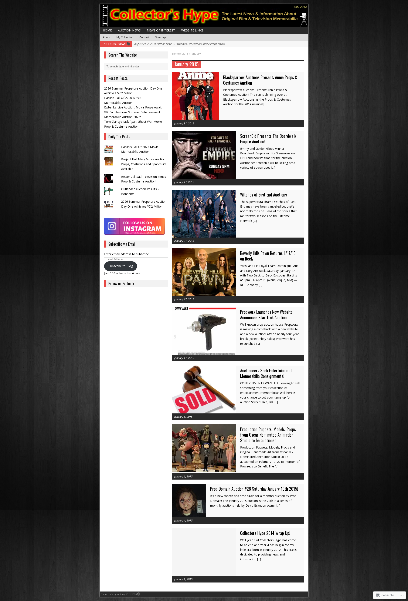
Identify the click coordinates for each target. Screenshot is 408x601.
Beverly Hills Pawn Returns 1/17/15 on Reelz (268, 256)
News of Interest (161, 30)
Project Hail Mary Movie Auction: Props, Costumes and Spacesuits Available (143, 164)
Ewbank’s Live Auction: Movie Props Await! (133, 107)
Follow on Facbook (121, 283)
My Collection (124, 37)
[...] (265, 104)
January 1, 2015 (183, 579)
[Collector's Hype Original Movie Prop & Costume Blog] (204, 15)
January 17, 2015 (184, 299)
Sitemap (160, 37)
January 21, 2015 (184, 182)
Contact (144, 37)
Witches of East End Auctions (263, 194)
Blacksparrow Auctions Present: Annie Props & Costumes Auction (260, 80)
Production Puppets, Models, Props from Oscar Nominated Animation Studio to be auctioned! (268, 434)
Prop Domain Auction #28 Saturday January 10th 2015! (254, 489)
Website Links (192, 30)
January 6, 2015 (183, 476)
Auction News (129, 30)
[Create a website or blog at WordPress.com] (138, 594)
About (106, 37)
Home (107, 30)
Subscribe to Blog (121, 266)
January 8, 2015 (183, 417)
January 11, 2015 (184, 358)
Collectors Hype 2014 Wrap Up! (265, 533)
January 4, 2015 (183, 520)
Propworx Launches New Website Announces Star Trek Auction (266, 314)
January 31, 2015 (184, 123)
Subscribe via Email (122, 244)
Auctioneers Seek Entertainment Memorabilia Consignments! (266, 373)
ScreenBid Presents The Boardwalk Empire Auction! (268, 139)
